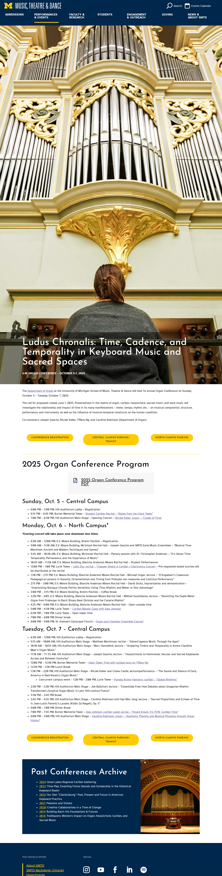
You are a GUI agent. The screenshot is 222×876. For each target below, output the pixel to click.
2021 (42, 803)
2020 (42, 807)
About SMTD (35, 865)
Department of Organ (40, 391)
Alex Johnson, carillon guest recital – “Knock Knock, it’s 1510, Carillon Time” (132, 712)
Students (105, 14)
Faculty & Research (77, 16)
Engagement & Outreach (136, 16)
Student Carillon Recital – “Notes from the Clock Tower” (119, 513)
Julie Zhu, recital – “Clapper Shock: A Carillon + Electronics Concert (114, 566)
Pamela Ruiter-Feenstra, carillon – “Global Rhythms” (145, 679)
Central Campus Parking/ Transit (111, 439)
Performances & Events (45, 16)
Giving (167, 14)
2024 (42, 782)
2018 (42, 816)
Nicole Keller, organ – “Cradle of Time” (138, 518)
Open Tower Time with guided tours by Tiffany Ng (118, 662)
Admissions (14, 14)
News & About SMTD (197, 16)
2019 (42, 811)
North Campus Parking (172, 437)
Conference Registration (50, 437)
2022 (42, 794)
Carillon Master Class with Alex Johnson (96, 609)
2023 (42, 786)
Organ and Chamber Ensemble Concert (120, 621)
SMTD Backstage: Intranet (45, 870)
